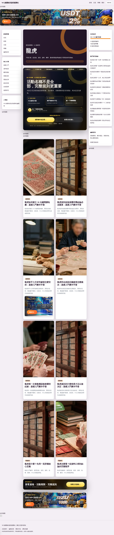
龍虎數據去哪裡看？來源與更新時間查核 (100, 110)
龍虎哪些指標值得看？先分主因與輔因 (100, 116)
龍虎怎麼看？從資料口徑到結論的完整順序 (100, 67)
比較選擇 (6, 86)
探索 (90, 2)
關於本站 (18, 529)
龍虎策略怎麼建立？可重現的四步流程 (100, 94)
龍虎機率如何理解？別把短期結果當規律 (100, 82)
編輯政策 (6, 52)
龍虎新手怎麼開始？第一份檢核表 (100, 99)
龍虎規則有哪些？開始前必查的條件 (100, 73)
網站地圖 (25, 529)
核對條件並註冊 (40, 119)
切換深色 (109, 2)
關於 (103, 2)
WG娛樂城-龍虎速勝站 (10, 3)
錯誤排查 (6, 83)
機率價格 (6, 72)
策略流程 (6, 76)
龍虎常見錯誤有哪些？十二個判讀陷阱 (100, 104)
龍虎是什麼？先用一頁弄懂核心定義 (100, 61)
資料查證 (6, 68)
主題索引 (4, 529)
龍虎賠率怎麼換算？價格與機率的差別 (100, 88)
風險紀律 (6, 79)
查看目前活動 (69, 119)
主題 (94, 2)
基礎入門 (6, 65)
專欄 (98, 2)
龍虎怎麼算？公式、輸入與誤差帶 (100, 77)
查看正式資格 (75, 484)
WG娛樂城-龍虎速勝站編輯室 (12, 104)
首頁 (5, 37)
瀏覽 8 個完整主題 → (32, 61)
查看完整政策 (94, 142)
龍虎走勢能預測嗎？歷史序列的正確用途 (100, 122)
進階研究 (6, 90)
